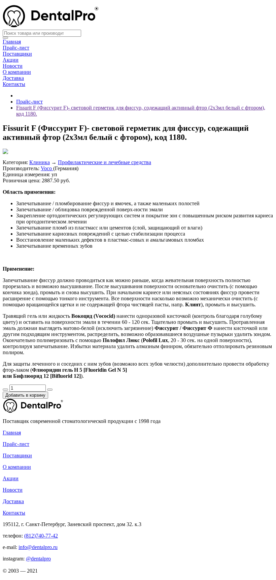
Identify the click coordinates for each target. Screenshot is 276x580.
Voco (47, 168)
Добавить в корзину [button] (25, 395)
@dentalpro (38, 558)
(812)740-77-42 (41, 536)
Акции (11, 60)
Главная (12, 41)
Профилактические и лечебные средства (104, 162)
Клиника (39, 162)
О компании (17, 72)
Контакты (14, 84)
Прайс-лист (16, 48)
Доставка (13, 78)
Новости (13, 66)
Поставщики (17, 54)
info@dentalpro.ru (38, 547)
